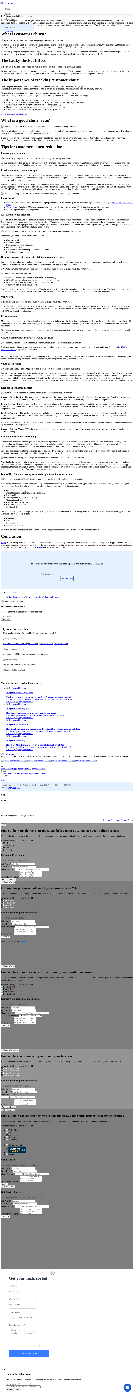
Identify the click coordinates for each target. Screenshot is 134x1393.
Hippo (3, 542)
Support (31, 773)
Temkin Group (12, 207)
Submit (4, 1184)
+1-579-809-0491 (13, 788)
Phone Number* (8, 869)
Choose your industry (10, 1016)
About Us (12, 773)
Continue (5, 937)
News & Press (40, 773)
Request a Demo (8, 879)
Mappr (20, 769)
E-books (24, 773)
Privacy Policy (127, 820)
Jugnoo (35, 769)
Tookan (8, 769)
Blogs (7, 9)
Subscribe (67, 578)
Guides (8, 14)
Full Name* (6, 864)
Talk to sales (8, 32)
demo (40, 547)
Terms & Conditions (111, 820)
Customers (10, 19)
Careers (4, 773)
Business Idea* (7, 934)
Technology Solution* (10, 877)
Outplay (41, 769)
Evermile (27, 769)
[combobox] (19, 869)
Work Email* (6, 867)
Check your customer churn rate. (14, 114)
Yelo (3, 769)
